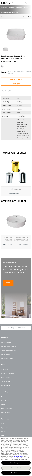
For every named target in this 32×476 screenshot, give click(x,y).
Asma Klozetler (5, 377)
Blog (2, 435)
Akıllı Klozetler (5, 369)
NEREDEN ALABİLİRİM (16, 79)
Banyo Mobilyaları (6, 412)
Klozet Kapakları (5, 385)
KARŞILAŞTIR (16, 84)
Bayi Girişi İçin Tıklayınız (16, 328)
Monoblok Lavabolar (7, 358)
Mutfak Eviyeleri (5, 354)
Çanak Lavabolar (6, 342)
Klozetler (4, 365)
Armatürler (4, 392)
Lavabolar (4, 338)
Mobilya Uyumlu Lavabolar (8, 346)
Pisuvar (3, 404)
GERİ (4, 17)
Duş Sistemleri (5, 400)
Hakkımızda (5, 419)
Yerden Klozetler (5, 381)
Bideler (3, 397)
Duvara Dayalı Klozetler (7, 373)
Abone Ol (8, 283)
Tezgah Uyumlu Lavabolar (8, 350)
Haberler (3, 431)
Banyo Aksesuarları (6, 408)
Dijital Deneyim (5, 427)
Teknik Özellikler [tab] (7, 91)
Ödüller (3, 424)
